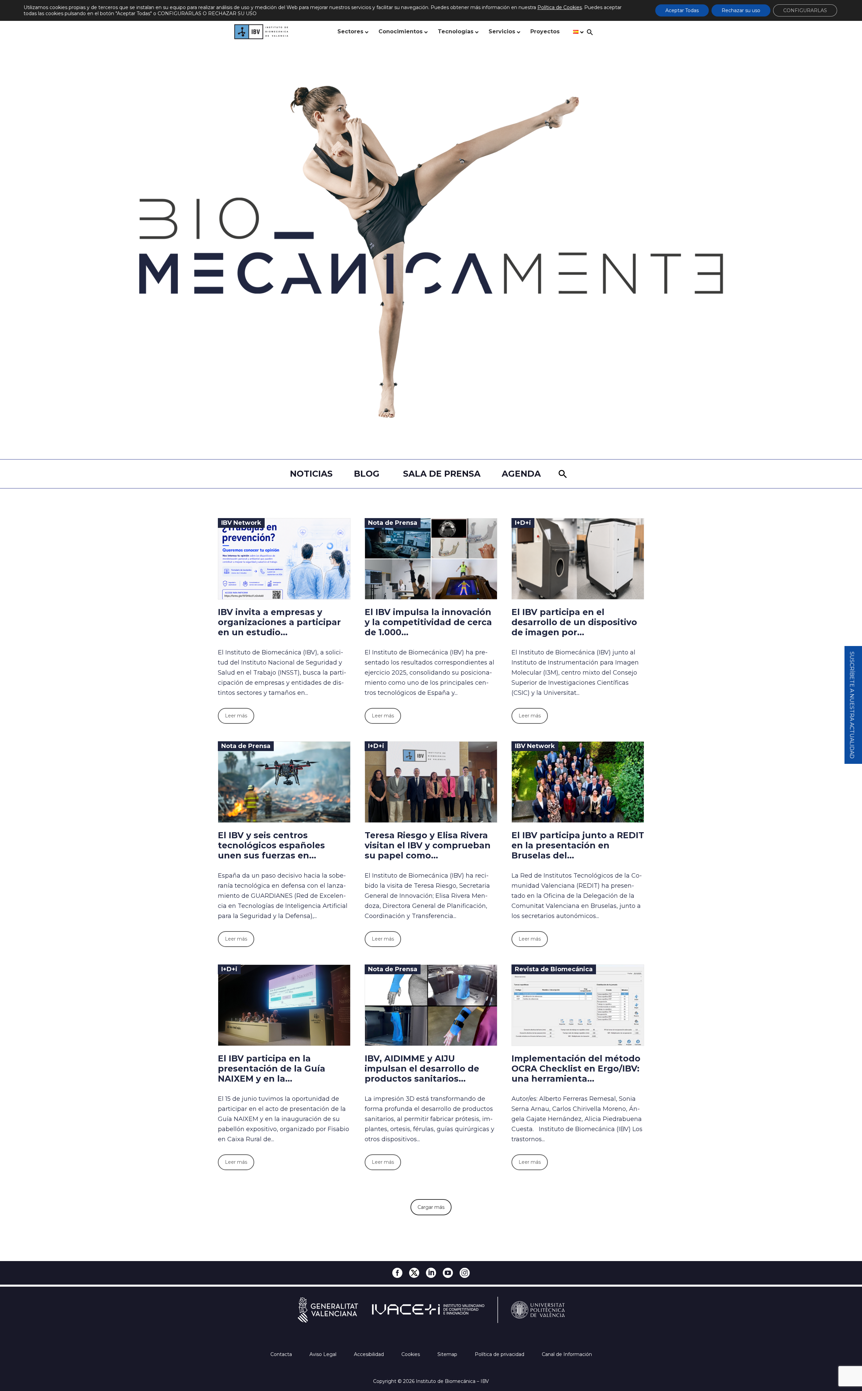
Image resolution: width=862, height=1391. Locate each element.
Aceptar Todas (682, 10)
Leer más (236, 716)
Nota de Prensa (392, 523)
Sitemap (448, 1354)
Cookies (411, 1354)
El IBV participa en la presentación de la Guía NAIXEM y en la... (271, 1068)
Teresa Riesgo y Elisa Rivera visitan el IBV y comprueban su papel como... (428, 845)
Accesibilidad (369, 1354)
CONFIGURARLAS (805, 10)
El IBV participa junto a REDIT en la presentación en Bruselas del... (577, 845)
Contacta (281, 1354)
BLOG (366, 474)
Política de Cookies (559, 7)
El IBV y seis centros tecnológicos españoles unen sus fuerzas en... (271, 845)
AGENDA (521, 474)
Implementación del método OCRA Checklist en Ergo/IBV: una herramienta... (575, 1068)
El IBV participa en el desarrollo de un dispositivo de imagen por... (574, 622)
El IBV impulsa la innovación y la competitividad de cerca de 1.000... (428, 622)
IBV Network (241, 523)
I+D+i (523, 523)
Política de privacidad (500, 1354)
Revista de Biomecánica (554, 969)
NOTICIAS (311, 474)
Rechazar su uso (741, 10)
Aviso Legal (323, 1354)
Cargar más (431, 1207)
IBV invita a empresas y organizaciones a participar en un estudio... (279, 622)
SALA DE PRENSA (441, 474)
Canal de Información (567, 1354)
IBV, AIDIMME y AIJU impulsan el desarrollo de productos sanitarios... (422, 1068)
